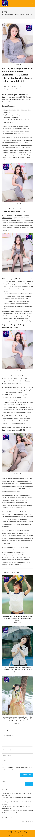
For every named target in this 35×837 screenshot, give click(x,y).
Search (3, 781)
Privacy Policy (23, 832)
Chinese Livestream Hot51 (24, 140)
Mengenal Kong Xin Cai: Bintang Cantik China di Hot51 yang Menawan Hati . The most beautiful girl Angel (17, 618)
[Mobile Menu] (32, 3)
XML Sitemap (15, 832)
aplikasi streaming (7, 217)
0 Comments (21, 89)
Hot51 (9, 832)
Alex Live (6, 86)
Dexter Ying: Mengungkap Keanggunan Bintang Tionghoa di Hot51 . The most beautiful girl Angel (17, 668)
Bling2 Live (16, 495)
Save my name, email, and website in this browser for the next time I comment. (17, 769)
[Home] (2, 14)
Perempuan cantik (8, 89)
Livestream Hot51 (25, 296)
